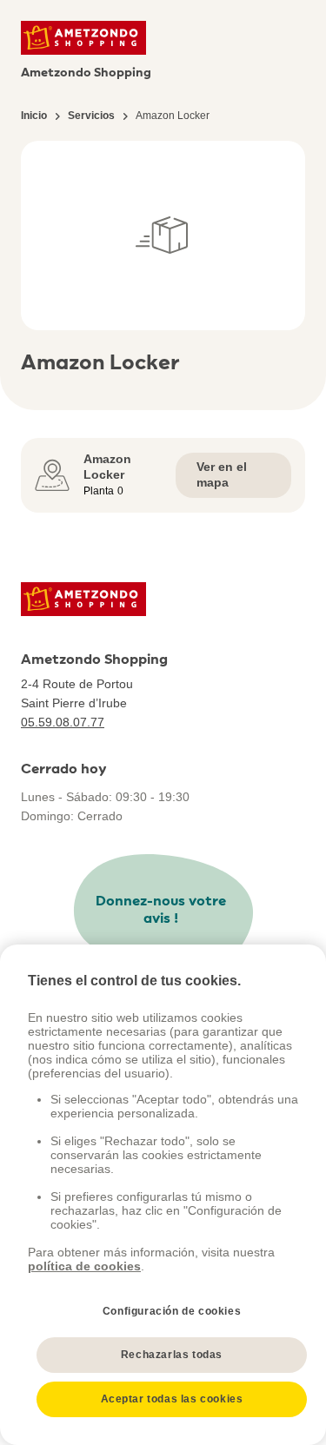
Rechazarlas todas (172, 1355)
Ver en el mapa (221, 474)
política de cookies (84, 1266)
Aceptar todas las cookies (172, 1399)
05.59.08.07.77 (62, 722)
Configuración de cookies (172, 1311)
